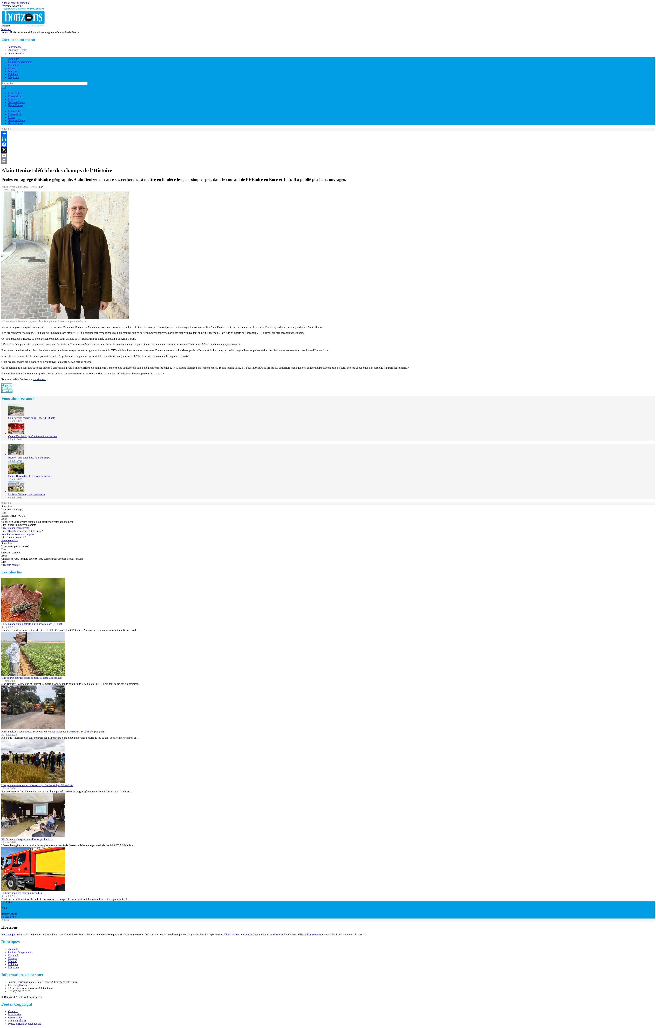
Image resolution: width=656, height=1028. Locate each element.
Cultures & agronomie (20, 61)
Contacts (13, 1011)
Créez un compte (10, 564)
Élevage (12, 68)
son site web (39, 379)
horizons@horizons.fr (20, 985)
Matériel (12, 71)
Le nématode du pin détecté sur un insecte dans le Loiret (31, 623)
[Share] (328, 133)
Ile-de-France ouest (310, 934)
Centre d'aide (15, 1017)
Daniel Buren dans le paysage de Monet (29, 476)
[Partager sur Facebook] (328, 144)
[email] (328, 155)
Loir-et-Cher (15, 93)
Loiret (11, 99)
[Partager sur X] (328, 150)
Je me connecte (16, 53)
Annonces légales (17, 50)
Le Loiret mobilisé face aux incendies (21, 893)
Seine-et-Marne (16, 102)
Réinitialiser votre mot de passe (18, 534)
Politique (13, 74)
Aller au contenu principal (15, 2)
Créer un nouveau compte (15, 527)
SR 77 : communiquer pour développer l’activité (27, 839)
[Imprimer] (328, 161)
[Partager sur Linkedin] (328, 139)
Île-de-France (15, 105)
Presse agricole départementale (24, 1023)
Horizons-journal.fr (11, 934)
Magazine (13, 77)
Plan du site (14, 1014)
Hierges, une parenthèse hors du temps (29, 457)
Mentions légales (17, 1020)
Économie (13, 65)
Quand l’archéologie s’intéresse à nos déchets (32, 436)
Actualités (13, 58)
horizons (6, 29)
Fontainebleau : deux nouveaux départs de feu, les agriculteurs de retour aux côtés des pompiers (52, 731)
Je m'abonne (15, 46)
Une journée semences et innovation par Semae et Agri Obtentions (37, 785)
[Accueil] (23, 26)
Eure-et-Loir (15, 96)
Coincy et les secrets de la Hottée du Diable (31, 417)
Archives (6, 388)
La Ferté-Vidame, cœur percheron (26, 494)
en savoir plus (8, 916)
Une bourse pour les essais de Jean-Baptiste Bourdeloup (31, 677)
